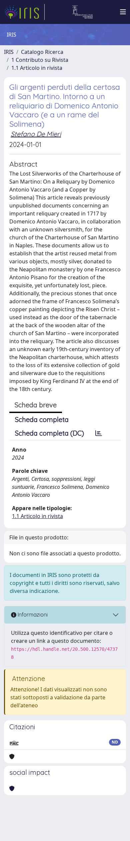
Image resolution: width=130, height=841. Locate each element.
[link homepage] (24, 12)
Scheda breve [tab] (36, 405)
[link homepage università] (82, 12)
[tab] (99, 433)
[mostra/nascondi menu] (123, 12)
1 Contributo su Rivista (39, 60)
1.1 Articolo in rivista (36, 67)
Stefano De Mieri (36, 134)
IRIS (9, 52)
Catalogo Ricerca (42, 52)
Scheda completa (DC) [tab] (49, 433)
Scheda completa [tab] (42, 419)
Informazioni (32, 614)
